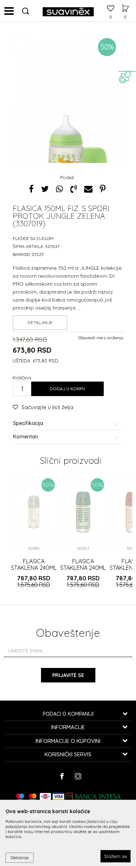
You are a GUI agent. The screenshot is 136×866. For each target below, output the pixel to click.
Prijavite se (68, 675)
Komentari (25, 437)
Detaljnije (40, 322)
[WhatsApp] (59, 189)
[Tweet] (45, 189)
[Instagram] (77, 776)
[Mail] (88, 189)
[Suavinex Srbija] (68, 11)
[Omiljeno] (110, 9)
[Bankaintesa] (93, 796)
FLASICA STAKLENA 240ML (34, 564)
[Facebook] (31, 189)
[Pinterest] (103, 189)
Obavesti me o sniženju (100, 337)
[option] (68, 122)
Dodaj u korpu (67, 388)
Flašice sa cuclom (33, 238)
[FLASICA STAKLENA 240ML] (34, 510)
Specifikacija (28, 423)
